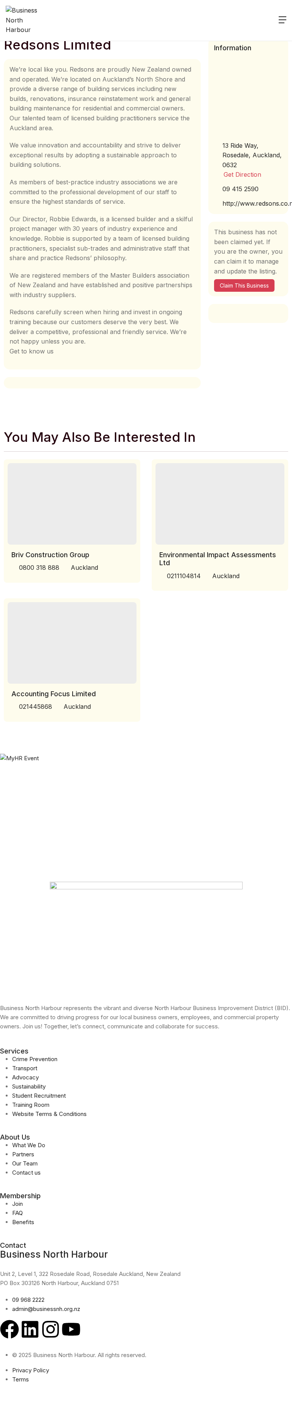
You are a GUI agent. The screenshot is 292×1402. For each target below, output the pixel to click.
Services (14, 1051)
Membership (20, 1196)
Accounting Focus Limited (53, 694)
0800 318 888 (39, 567)
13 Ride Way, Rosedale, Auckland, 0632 (252, 155)
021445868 (35, 706)
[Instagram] (50, 1329)
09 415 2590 (240, 189)
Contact (13, 1245)
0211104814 (184, 576)
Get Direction (242, 174)
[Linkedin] (30, 1329)
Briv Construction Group (50, 555)
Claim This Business (244, 285)
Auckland (84, 567)
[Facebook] (9, 1329)
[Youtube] (71, 1329)
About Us (15, 1137)
